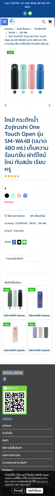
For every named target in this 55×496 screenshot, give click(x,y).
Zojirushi (19, 230)
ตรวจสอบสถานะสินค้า (14, 462)
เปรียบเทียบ (39, 216)
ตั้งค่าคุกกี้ (18, 490)
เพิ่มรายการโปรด (16, 216)
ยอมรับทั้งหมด (34, 490)
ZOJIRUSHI (21, 223)
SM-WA (42, 223)
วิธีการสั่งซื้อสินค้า (12, 448)
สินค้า (5, 440)
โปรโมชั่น (7, 433)
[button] (43, 22)
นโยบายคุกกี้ (25, 484)
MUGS (33, 223)
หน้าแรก (6, 425)
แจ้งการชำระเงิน (11, 455)
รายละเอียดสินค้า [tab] (14, 258)
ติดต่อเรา (7, 470)
